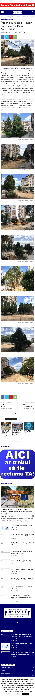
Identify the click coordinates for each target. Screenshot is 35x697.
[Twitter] (7, 37)
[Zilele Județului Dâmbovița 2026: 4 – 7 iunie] (29, 426)
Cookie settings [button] (15, 694)
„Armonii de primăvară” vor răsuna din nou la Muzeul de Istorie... (22, 579)
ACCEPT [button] (25, 694)
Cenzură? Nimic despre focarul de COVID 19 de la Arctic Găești (26, 407)
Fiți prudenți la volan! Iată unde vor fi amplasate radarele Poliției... (22, 535)
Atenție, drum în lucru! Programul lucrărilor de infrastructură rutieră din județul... (16, 511)
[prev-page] (16, 441)
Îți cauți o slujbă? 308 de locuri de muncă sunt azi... (21, 526)
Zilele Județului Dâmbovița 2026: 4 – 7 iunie (29, 431)
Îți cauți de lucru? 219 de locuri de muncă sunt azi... (21, 587)
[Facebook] (2, 37)
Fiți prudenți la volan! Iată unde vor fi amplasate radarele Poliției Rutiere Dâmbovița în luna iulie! (17, 433)
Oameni (3, 670)
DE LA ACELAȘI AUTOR (23, 419)
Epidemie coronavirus (6, 673)
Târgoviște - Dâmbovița (10, 16)
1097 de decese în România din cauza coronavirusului (7, 407)
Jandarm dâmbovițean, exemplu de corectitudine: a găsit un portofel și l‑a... (22, 562)
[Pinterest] (11, 37)
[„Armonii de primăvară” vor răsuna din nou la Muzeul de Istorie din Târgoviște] (5, 580)
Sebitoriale (7, 32)
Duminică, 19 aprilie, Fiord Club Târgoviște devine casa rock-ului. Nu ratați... (22, 597)
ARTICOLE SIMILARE (11, 419)
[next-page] (18, 441)
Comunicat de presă (6, 675)
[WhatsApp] (15, 37)
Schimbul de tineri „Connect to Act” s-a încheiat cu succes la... (22, 552)
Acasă (2, 16)
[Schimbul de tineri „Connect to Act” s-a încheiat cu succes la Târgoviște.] (5, 554)
